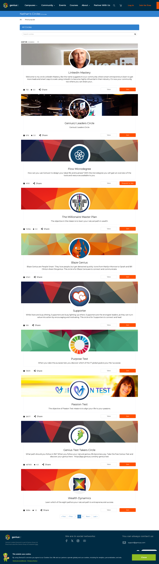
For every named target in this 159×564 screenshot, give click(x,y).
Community (47, 5)
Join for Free (145, 5)
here (36, 544)
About (85, 5)
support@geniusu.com (136, 543)
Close (144, 557)
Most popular (30, 20)
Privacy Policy (32, 561)
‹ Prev (70, 516)
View (109, 89)
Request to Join (128, 183)
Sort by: (24, 42)
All (21, 20)
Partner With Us (102, 5)
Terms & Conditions (19, 561)
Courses (74, 5)
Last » (95, 516)
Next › (88, 516)
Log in (131, 5)
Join (127, 89)
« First (63, 516)
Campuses (30, 5)
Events (62, 5)
